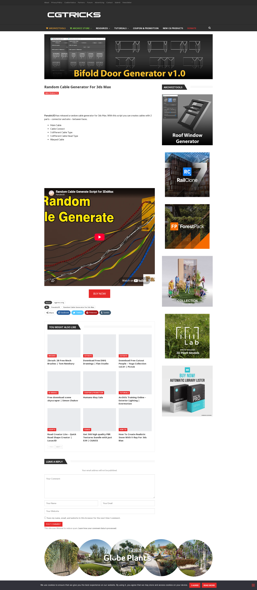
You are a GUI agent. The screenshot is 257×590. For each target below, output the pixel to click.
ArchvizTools (57, 28)
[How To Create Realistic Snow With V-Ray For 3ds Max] (135, 419)
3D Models (52, 393)
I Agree (195, 585)
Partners (81, 2)
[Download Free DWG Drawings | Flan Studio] (99, 345)
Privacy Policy (56, 2)
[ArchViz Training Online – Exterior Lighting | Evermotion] (135, 382)
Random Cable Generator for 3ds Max (78, 307)
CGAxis (87, 430)
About (46, 2)
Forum (90, 2)
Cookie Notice (70, 2)
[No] (253, 585)
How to (123, 430)
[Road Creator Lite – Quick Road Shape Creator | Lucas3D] (63, 419)
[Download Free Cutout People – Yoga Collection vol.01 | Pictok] (135, 345)
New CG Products (173, 28)
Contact (109, 2)
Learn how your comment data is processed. (97, 528)
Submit (117, 2)
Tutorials (120, 28)
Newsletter (127, 2)
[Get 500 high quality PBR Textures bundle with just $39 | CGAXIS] (99, 419)
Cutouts (88, 356)
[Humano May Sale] (99, 382)
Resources (102, 28)
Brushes (52, 356)
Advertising (99, 2)
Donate (191, 28)
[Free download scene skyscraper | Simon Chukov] (63, 382)
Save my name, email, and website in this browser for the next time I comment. (83, 518)
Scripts (51, 430)
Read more (209, 585)
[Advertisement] (99, 104)
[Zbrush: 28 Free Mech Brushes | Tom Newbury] (63, 345)
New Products (51, 93)
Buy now (99, 293)
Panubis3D (55, 307)
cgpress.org (59, 302)
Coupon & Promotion (146, 28)
